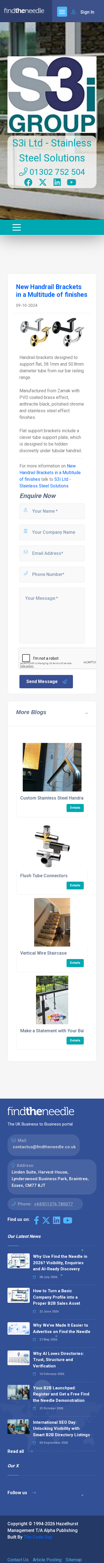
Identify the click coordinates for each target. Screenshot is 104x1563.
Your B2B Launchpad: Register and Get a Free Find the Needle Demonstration (61, 1394)
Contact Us (18, 1559)
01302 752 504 (56, 172)
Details (75, 808)
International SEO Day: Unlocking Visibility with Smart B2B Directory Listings (61, 1428)
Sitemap (74, 1559)
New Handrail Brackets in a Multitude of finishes (50, 472)
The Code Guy (38, 1537)
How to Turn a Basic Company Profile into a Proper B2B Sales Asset (56, 1297)
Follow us (17, 1492)
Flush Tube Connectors (44, 875)
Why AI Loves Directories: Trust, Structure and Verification (58, 1360)
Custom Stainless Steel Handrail (53, 798)
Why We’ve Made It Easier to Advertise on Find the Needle (61, 1328)
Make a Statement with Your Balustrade (60, 1030)
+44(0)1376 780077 (53, 1204)
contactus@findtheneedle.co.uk (44, 1146)
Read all (16, 1451)
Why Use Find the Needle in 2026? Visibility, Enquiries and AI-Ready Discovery (60, 1262)
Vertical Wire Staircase (43, 953)
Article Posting (47, 1559)
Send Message (42, 681)
